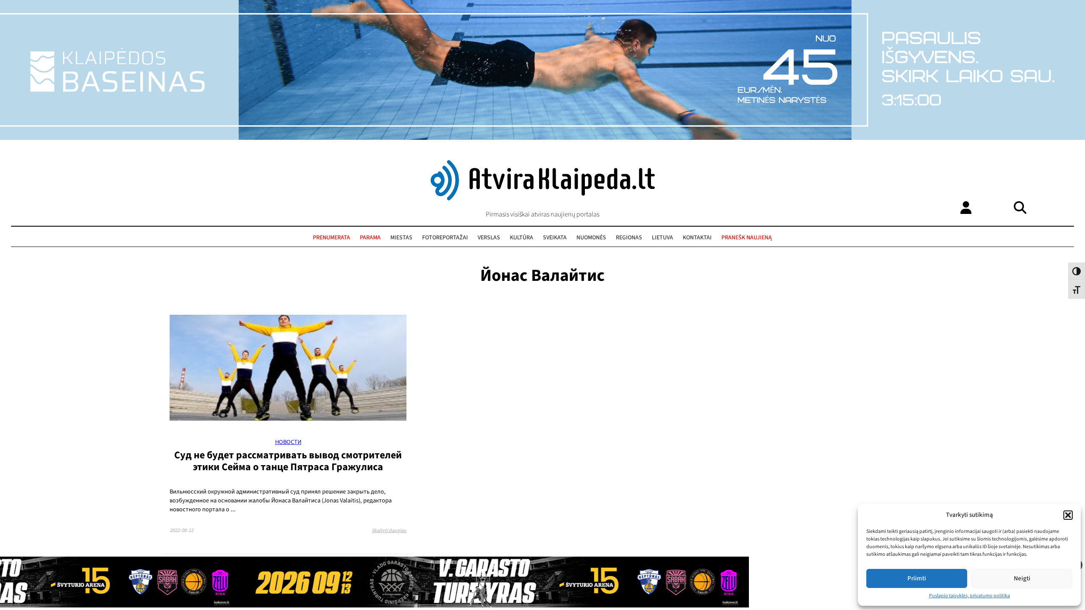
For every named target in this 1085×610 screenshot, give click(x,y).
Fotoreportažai (445, 237)
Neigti (1022, 578)
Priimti (916, 578)
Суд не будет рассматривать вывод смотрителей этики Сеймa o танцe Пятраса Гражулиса (288, 461)
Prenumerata (331, 237)
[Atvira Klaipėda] (543, 198)
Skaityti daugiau (389, 530)
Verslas (489, 237)
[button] (1068, 515)
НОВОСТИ (288, 442)
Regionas (629, 237)
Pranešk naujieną (746, 237)
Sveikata (555, 237)
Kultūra (521, 237)
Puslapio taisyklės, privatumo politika (969, 595)
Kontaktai (697, 237)
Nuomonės (591, 237)
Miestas (401, 237)
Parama (370, 237)
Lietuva (662, 237)
